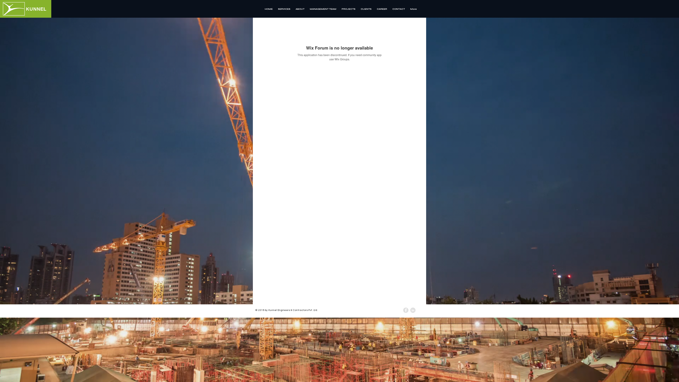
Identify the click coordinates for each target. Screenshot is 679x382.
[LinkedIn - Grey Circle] (413, 310)
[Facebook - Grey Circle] (405, 310)
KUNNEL (36, 9)
